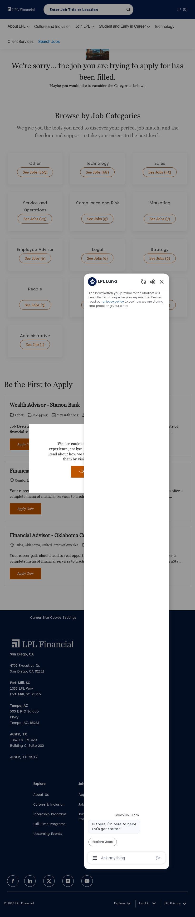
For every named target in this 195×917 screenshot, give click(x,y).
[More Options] (95, 858)
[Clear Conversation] (143, 281)
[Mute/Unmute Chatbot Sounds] (152, 281)
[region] (126, 569)
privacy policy (113, 301)
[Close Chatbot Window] (162, 281)
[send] (158, 858)
